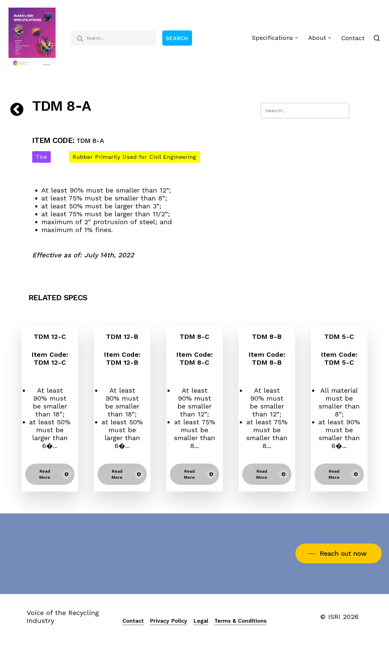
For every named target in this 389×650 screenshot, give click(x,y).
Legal (200, 620)
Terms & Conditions (240, 620)
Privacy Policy (168, 620)
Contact (133, 620)
